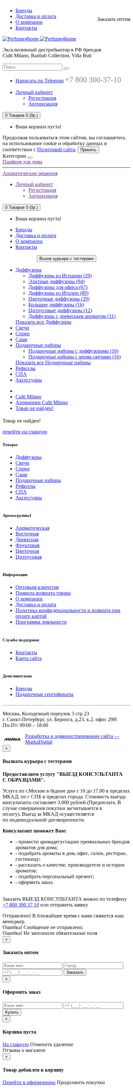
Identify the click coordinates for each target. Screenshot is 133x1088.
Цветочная (27, 551)
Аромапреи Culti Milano (41, 402)
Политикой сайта (56, 149)
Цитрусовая (28, 557)
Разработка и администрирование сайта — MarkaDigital (72, 739)
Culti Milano (28, 396)
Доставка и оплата (35, 16)
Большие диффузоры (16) (56, 304)
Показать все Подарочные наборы (53, 362)
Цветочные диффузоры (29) (58, 299)
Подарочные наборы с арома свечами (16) (74, 356)
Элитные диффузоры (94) (56, 281)
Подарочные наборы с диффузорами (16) (73, 351)
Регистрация (42, 98)
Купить (12, 1012)
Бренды (23, 10)
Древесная (26, 539)
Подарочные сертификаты (44, 694)
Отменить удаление (51, 1044)
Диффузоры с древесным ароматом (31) (72, 316)
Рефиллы (25, 368)
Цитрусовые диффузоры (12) (60, 310)
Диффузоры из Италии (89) (58, 293)
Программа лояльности (41, 622)
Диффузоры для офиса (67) (57, 287)
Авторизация (42, 104)
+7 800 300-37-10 (93, 80)
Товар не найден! (34, 408)
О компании (29, 22)
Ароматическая (32, 528)
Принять (88, 149)
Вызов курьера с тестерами (66, 258)
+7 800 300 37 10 (21, 904)
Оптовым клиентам (37, 587)
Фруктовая (27, 545)
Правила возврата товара (43, 593)
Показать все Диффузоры (43, 322)
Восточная (27, 533)
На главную (16, 1044)
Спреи (22, 333)
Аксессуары (28, 380)
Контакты (26, 28)
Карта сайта (28, 658)
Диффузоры (28, 270)
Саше (21, 339)
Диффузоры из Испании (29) (60, 275)
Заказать (75, 972)
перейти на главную (25, 431)
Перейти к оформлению (29, 1082)
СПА (21, 374)
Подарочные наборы (38, 345)
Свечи (22, 327)
